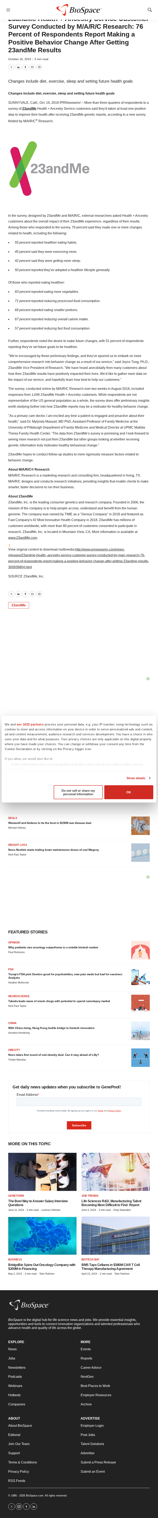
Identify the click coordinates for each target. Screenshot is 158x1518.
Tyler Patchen (47, 1273)
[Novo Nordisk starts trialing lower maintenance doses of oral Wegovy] (140, 852)
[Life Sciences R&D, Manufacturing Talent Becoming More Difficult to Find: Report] (115, 1172)
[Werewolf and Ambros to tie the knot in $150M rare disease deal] (140, 826)
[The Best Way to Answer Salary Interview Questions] (42, 1172)
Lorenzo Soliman (50, 1210)
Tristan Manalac (17, 1059)
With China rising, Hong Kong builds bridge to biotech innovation (51, 1028)
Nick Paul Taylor (17, 854)
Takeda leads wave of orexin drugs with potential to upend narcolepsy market (59, 1001)
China (12, 1023)
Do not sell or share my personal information (78, 792)
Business (15, 1259)
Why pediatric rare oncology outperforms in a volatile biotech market (53, 947)
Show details (136, 778)
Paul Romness (16, 952)
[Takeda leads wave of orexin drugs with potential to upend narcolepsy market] (140, 1004)
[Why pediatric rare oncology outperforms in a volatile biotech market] (140, 950)
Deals (12, 818)
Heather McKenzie (18, 982)
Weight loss (17, 844)
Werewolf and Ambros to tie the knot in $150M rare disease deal (49, 823)
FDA (11, 969)
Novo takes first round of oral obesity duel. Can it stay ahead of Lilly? (53, 1054)
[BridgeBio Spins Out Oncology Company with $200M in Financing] (42, 1236)
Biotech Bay (90, 1259)
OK (128, 792)
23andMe (29, 108)
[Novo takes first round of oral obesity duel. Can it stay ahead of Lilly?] (140, 1057)
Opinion (14, 942)
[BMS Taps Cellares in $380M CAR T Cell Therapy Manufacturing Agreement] (115, 1236)
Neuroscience (19, 996)
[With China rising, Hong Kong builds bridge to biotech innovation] (140, 1031)
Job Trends (90, 1195)
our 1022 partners (30, 724)
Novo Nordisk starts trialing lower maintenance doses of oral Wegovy (53, 849)
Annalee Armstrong (19, 1032)
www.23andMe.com (22, 537)
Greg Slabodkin (122, 1210)
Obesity (14, 1050)
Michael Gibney (17, 827)
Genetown (16, 1195)
